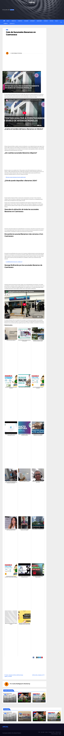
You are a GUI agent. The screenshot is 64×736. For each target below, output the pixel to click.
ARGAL (32, 2)
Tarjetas (20, 20)
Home (39, 732)
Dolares (26, 20)
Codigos (46, 20)
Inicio (8, 20)
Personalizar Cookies (51, 732)
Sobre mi (6, 23)
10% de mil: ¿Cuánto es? (37, 675)
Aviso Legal (42, 732)
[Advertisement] (32, 11)
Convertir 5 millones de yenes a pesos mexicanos (39, 698)
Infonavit (32, 20)
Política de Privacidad (54, 733)
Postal (51, 20)
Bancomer (39, 20)
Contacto (12, 23)
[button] (61, 22)
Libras (20, 713)
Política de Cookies (58, 732)
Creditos (14, 20)
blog (56, 20)
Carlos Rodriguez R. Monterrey (16, 53)
